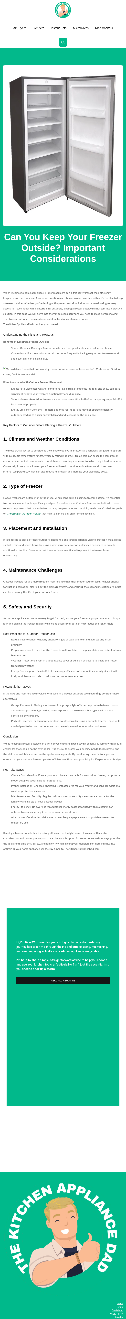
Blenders (38, 28)
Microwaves (81, 28)
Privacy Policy (115, 1313)
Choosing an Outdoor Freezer (24, 513)
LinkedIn (118, 1317)
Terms (119, 1307)
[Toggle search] (63, 42)
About (120, 1303)
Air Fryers (19, 28)
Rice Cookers (104, 28)
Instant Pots (58, 28)
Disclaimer (117, 1310)
